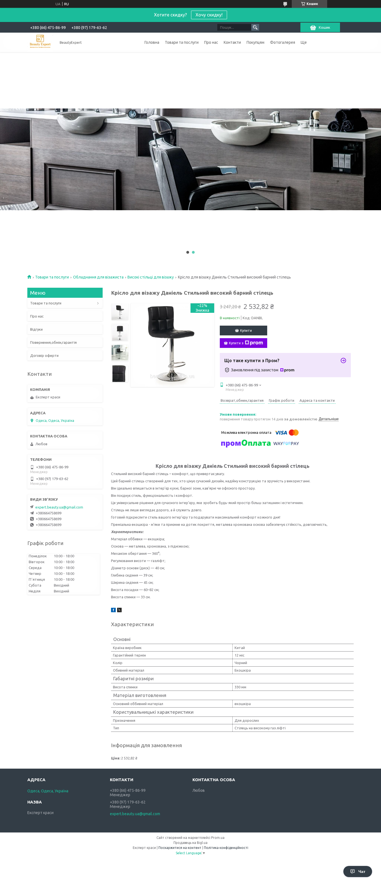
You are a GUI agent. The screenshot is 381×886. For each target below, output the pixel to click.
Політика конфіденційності (226, 847)
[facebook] (113, 611)
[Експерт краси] (40, 42)
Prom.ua (218, 837)
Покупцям (255, 42)
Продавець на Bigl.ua (190, 842)
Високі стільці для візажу (150, 277)
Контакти (232, 42)
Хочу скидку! (209, 14)
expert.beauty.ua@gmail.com (59, 507)
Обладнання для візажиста (98, 277)
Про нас (211, 42)
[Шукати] (255, 27)
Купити (246, 330)
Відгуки (36, 329)
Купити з (236, 343)
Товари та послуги (182, 42)
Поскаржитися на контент (179, 847)
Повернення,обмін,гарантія (53, 342)
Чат (361, 871)
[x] (119, 611)
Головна (151, 42)
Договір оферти (44, 355)
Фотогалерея (282, 42)
